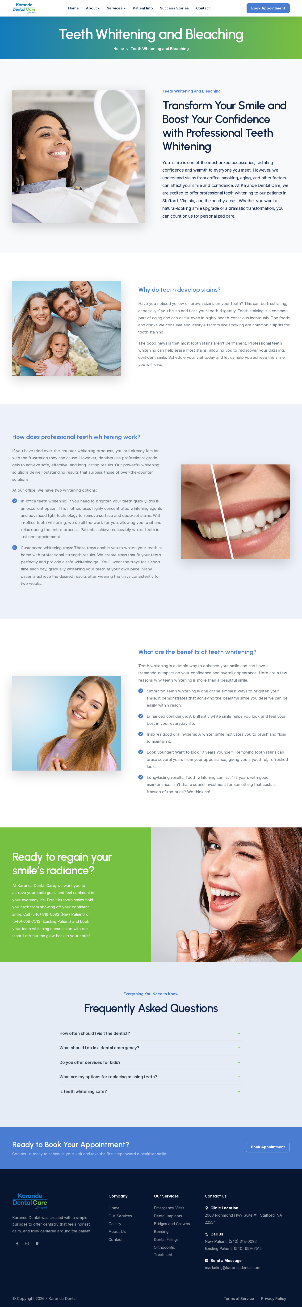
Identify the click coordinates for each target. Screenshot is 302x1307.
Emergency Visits (169, 1208)
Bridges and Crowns (172, 1223)
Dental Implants (168, 1216)
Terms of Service (238, 1298)
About (91, 8)
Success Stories (174, 8)
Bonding (161, 1231)
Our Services (120, 1216)
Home (73, 8)
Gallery (115, 1223)
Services (115, 8)
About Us (117, 1231)
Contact (203, 8)
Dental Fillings (166, 1239)
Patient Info (143, 8)
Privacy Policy (273, 1298)
